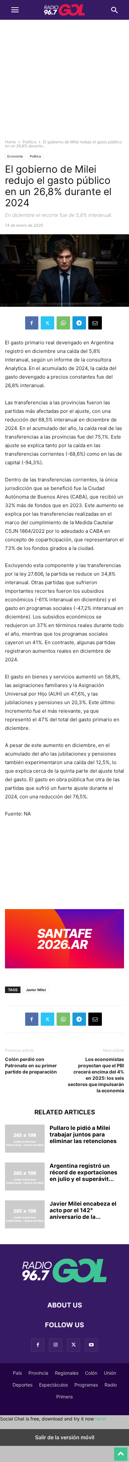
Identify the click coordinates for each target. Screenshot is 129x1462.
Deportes (22, 1385)
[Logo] (64, 1285)
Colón (91, 1373)
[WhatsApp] (63, 323)
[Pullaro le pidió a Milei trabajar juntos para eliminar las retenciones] (25, 1139)
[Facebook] (31, 323)
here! (100, 1418)
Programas (86, 1385)
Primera (64, 1396)
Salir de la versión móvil (64, 1437)
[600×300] (64, 973)
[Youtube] (91, 1345)
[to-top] (120, 1451)
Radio (111, 1385)
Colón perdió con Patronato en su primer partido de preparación (31, 1065)
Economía (15, 156)
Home (10, 141)
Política (29, 141)
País (17, 1373)
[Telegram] (79, 323)
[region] (64, 82)
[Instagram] (55, 1345)
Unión (110, 1373)
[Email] (95, 323)
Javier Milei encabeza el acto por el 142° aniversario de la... (83, 1210)
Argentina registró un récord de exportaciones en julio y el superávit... (83, 1172)
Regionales (66, 1373)
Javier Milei (36, 990)
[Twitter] (47, 323)
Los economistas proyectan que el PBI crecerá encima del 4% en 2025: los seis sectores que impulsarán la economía (96, 1074)
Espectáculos (53, 1385)
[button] (15, 10)
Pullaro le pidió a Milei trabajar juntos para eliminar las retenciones (83, 1134)
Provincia (38, 1373)
